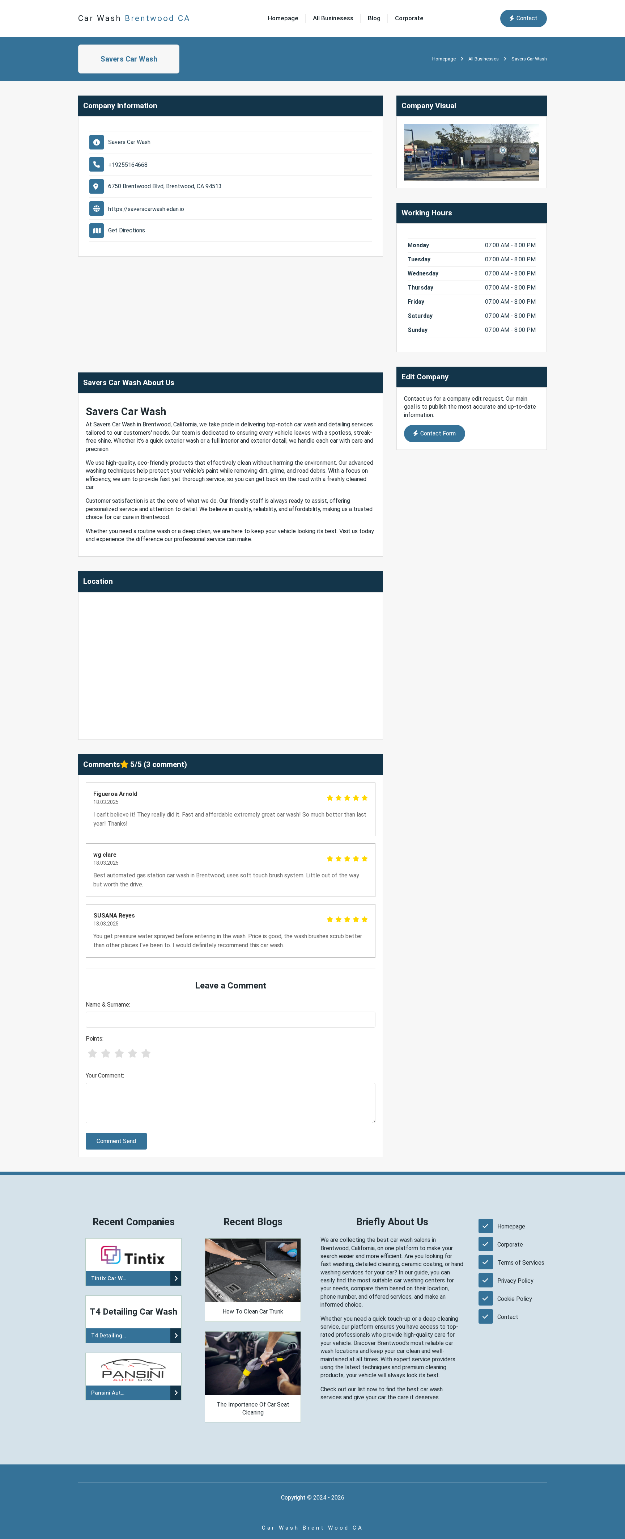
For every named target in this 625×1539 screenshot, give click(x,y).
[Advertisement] (230, 307)
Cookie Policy (514, 1298)
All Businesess (333, 18)
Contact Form (438, 433)
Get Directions (126, 230)
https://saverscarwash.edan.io (146, 209)
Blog (374, 18)
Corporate (409, 18)
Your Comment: (105, 1075)
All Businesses (483, 59)
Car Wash (134, 18)
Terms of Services (520, 1262)
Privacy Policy (515, 1280)
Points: (94, 1038)
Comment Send (116, 1141)
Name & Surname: (108, 1004)
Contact (526, 18)
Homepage (283, 18)
